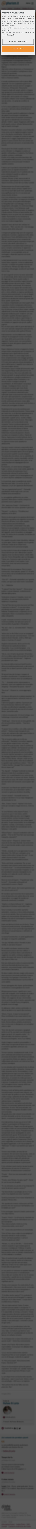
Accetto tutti (18, 49)
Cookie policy (11, 35)
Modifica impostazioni (18, 42)
